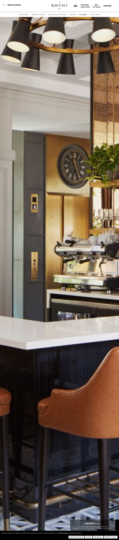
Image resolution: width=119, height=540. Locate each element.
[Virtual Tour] (75, 6)
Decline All (98, 537)
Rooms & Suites (38, 14)
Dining (73, 14)
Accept (88, 537)
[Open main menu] (6, 5)
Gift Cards (95, 14)
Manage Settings (76, 537)
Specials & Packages (57, 14)
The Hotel (23, 14)
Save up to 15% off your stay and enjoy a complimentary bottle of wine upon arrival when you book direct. (93, 528)
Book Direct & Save (92, 523)
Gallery (83, 14)
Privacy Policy (63, 533)
